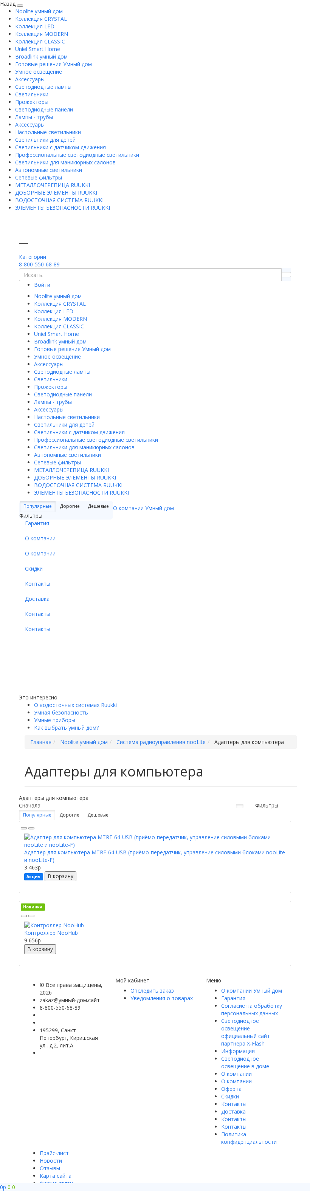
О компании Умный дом (143, 508)
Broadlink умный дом (41, 56)
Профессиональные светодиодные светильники (77, 154)
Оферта (231, 1088)
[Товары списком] (230, 806)
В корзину (60, 876)
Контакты (37, 583)
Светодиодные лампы (43, 86)
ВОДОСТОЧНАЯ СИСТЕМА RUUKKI (59, 200)
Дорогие (69, 815)
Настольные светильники (48, 132)
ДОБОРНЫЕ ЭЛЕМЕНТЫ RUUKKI (56, 192)
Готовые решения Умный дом (53, 64)
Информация (238, 1051)
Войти (42, 284)
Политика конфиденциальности (249, 1138)
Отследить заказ (152, 990)
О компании (40, 538)
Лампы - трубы (34, 117)
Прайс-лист (54, 1153)
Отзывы (50, 1168)
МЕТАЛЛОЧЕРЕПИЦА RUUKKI (52, 185)
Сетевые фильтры (38, 177)
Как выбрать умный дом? (66, 727)
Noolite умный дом (39, 11)
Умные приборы (54, 720)
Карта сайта (55, 1175)
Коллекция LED (34, 26)
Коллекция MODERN (41, 33)
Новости (51, 1160)
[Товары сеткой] (240, 806)
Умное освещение (38, 71)
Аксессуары (30, 79)
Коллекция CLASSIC (40, 41)
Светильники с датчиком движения (60, 147)
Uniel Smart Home (37, 49)
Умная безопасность (61, 712)
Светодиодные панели (44, 109)
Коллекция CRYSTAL (41, 18)
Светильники (31, 94)
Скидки (34, 568)
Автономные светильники (48, 169)
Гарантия (37, 523)
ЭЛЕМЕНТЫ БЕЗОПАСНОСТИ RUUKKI (62, 207)
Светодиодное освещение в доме (245, 1062)
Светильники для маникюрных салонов (65, 162)
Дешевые (97, 815)
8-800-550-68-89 (39, 264)
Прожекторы (31, 101)
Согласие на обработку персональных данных (251, 1009)
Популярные (37, 506)
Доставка (37, 598)
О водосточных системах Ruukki (75, 704)
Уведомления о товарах (161, 998)
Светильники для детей (45, 139)
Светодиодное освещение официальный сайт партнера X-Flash (245, 1032)
